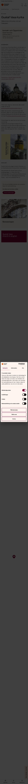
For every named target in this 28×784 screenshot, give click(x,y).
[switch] (24, 395)
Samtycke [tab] (5, 368)
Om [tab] (23, 368)
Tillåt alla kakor (14, 410)
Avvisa (14, 419)
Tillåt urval (14, 414)
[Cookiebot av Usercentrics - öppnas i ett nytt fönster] (20, 364)
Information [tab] (14, 368)
